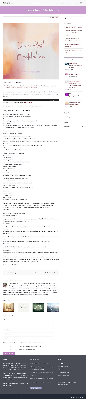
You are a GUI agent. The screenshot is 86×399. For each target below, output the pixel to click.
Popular (74, 59)
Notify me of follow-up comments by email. (30, 346)
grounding (54, 86)
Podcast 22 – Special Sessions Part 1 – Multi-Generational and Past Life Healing (75, 84)
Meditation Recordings (44, 86)
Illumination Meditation (21, 106)
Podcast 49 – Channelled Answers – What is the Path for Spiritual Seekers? (74, 33)
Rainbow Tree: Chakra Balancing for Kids (74, 104)
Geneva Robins (7, 86)
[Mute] (53, 100)
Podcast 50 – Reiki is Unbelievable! (73, 27)
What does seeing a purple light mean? (74, 95)
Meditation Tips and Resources (17, 88)
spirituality (28, 88)
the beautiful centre (15, 376)
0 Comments (34, 88)
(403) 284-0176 (65, 376)
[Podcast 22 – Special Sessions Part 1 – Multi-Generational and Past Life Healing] (67, 81)
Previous (52, 18)
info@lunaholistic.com (63, 372)
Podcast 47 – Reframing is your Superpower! (42, 379)
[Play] (4, 100)
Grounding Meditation (36, 106)
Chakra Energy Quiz (74, 74)
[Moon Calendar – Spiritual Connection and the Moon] (67, 64)
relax (25, 88)
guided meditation (6, 88)
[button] (81, 3)
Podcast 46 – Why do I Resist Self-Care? (41, 382)
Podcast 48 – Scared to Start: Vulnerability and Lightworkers (42, 374)
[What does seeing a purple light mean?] (67, 94)
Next (56, 18)
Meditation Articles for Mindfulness (32, 86)
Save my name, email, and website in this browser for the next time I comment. (24, 343)
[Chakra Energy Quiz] (67, 74)
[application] (31, 100)
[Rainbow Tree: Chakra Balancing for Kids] (67, 103)
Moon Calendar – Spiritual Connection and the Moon (75, 66)
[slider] (56, 100)
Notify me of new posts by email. (27, 350)
